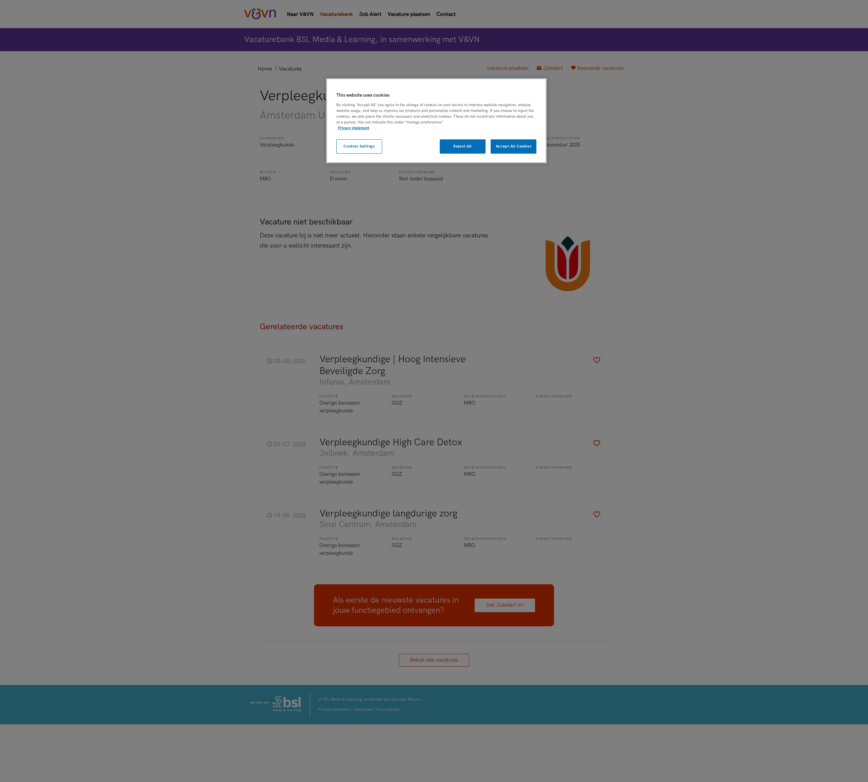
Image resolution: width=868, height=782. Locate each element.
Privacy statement (353, 127)
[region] (436, 120)
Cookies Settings (359, 146)
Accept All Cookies (513, 146)
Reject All (462, 146)
